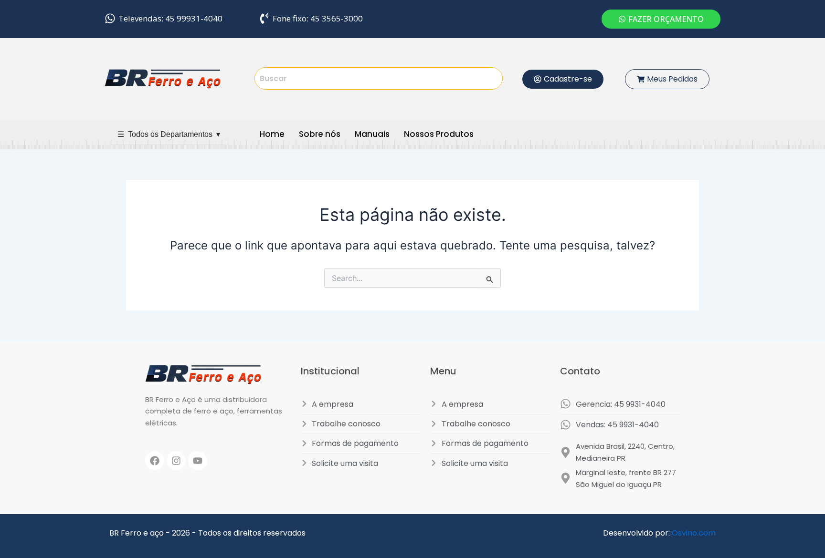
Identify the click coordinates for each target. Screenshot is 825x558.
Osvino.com (694, 532)
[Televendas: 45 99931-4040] (110, 18)
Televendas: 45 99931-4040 (170, 18)
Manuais (372, 134)
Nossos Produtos (439, 134)
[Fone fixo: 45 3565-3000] (264, 18)
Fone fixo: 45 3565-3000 (318, 18)
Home (272, 134)
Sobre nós (319, 134)
